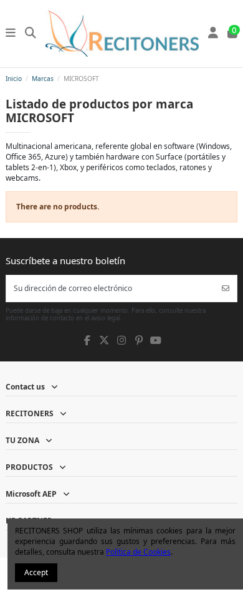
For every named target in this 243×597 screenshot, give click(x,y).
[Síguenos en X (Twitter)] (104, 340)
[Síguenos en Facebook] (87, 340)
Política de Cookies (138, 552)
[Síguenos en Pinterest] (138, 340)
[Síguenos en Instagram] (121, 340)
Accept (36, 572)
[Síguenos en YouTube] (156, 340)
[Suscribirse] (225, 288)
